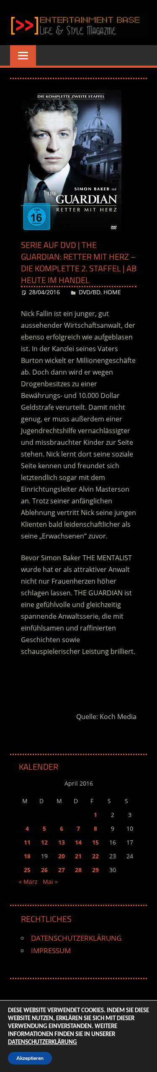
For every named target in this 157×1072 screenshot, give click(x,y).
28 (78, 870)
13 (61, 842)
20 (61, 856)
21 (78, 856)
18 (27, 856)
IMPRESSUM (51, 950)
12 (44, 842)
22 (95, 856)
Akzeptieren (30, 1058)
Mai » (50, 882)
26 (44, 870)
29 (95, 870)
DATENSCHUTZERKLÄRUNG (76, 938)
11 (27, 842)
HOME (112, 292)
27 (61, 870)
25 (27, 870)
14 (78, 842)
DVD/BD (89, 292)
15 (95, 842)
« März (28, 882)
